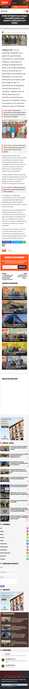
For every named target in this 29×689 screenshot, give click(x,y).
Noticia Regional (3, 550)
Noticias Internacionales (5, 553)
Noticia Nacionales (4, 547)
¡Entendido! (14, 684)
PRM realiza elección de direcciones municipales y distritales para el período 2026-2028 (14, 367)
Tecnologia (2, 559)
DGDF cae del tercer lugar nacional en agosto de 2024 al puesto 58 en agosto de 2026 (19, 486)
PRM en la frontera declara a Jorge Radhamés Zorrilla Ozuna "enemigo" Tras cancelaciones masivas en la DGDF (19, 517)
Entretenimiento (3, 544)
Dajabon (9, 251)
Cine (1, 528)
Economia (2, 538)
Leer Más (15, 681)
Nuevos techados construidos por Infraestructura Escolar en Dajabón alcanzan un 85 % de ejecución (14, 325)
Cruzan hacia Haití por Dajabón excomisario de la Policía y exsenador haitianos (19, 478)
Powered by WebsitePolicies (7, 686)
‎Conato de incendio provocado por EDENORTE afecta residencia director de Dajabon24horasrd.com (13, 311)
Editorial (2, 541)
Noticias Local (3, 556)
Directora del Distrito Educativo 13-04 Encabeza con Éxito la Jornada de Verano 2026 (13, 339)
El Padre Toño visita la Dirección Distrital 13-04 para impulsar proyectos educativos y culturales (14, 297)
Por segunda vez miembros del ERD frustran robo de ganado (19, 501)
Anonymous (7, 654)
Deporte (1, 535)
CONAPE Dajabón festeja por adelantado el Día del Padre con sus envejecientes (14, 353)
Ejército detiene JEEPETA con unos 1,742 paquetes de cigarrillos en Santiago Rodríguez (19, 493)
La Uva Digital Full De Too (10, 659)
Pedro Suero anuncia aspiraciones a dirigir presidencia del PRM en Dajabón (14, 189)
